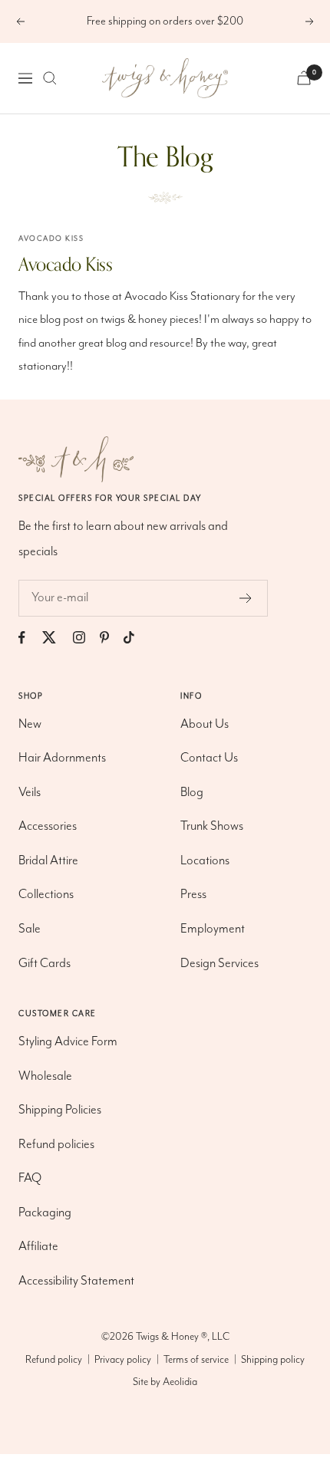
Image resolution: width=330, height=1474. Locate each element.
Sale (29, 929)
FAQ (29, 1178)
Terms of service (196, 1360)
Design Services (219, 963)
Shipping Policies (59, 1110)
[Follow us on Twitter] (56, 638)
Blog (191, 792)
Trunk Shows (211, 826)
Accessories (47, 826)
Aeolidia (180, 1382)
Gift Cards (44, 963)
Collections (46, 894)
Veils (29, 792)
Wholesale (45, 1076)
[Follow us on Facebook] (29, 638)
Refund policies (56, 1144)
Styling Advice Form (67, 1042)
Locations (204, 861)
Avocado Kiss (51, 239)
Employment (212, 929)
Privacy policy (122, 1360)
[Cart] (304, 78)
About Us (204, 724)
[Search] (50, 78)
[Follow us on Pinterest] (112, 638)
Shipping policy (273, 1360)
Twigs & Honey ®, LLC (182, 1337)
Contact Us (209, 758)
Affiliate (38, 1246)
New (29, 724)
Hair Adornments (62, 758)
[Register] (245, 598)
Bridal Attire (48, 861)
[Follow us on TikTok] (136, 638)
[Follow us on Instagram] (86, 638)
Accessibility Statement (76, 1281)
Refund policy (53, 1360)
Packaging (44, 1213)
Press (193, 894)
